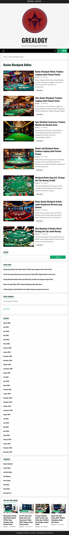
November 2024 (7, 402)
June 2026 (6, 331)
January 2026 (7, 352)
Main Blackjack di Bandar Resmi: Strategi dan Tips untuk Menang (18, 236)
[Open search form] (55, 50)
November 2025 (7, 360)
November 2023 (7, 452)
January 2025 (7, 394)
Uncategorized (7, 493)
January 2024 (7, 444)
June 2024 (6, 423)
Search (5, 252)
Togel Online (6, 489)
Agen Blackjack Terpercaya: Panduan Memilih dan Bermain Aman (18, 131)
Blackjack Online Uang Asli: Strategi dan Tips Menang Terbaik (18, 185)
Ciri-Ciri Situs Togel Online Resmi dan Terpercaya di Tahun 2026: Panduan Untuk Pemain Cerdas (29, 274)
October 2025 (7, 365)
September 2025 (8, 369)
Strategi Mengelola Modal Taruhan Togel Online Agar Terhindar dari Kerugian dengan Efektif (28, 279)
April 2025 (6, 381)
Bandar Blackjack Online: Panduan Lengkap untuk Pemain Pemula (18, 81)
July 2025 (6, 377)
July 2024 (6, 419)
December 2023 (7, 448)
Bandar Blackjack (9, 89)
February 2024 (7, 439)
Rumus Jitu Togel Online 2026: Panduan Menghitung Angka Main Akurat (22, 284)
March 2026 (6, 344)
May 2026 (6, 335)
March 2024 (6, 435)
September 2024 (8, 410)
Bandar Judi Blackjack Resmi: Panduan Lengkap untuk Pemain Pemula (18, 159)
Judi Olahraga (7, 476)
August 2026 (6, 323)
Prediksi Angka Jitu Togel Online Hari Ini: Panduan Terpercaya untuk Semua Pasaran (26, 289)
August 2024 (6, 414)
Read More (40, 90)
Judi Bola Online (7, 472)
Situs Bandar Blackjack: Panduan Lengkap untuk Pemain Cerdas (18, 106)
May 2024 (6, 427)
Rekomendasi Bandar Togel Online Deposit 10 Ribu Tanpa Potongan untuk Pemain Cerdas (27, 269)
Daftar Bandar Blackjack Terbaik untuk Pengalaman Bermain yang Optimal (18, 211)
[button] (3, 51)
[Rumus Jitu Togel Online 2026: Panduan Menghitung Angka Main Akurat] (58, 508)
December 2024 (7, 398)
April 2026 (6, 340)
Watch (64, 51)
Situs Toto (6, 309)
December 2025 (7, 356)
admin (38, 77)
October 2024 (7, 406)
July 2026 (6, 327)
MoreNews (40, 533)
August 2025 (6, 373)
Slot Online (6, 485)
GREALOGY (34, 40)
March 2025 (6, 385)
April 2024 (6, 431)
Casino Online (7, 468)
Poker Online (6, 480)
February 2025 (7, 389)
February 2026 (7, 348)
